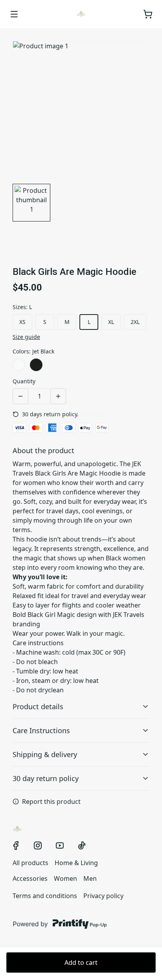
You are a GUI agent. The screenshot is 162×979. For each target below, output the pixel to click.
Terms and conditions (45, 895)
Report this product (51, 801)
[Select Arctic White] (19, 365)
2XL (135, 322)
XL (111, 322)
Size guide (26, 336)
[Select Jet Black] (36, 365)
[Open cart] (148, 14)
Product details (38, 706)
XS (22, 322)
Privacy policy (103, 895)
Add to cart (81, 962)
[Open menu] (14, 14)
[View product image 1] (31, 202)
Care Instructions (41, 730)
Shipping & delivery (45, 754)
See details (94, 414)
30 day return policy (46, 778)
